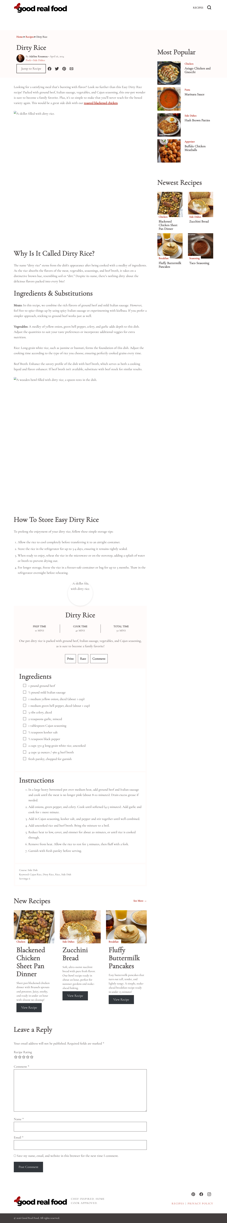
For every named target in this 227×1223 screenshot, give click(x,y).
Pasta (187, 89)
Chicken (20, 941)
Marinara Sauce (194, 94)
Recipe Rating (23, 1052)
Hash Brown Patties (197, 120)
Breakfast (113, 941)
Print (70, 659)
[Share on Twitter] (56, 68)
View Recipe (29, 1008)
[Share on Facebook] (49, 68)
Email (18, 1137)
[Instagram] (209, 1194)
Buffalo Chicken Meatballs (195, 148)
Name (19, 1119)
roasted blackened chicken (101, 103)
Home (19, 36)
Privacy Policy (200, 1203)
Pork (28, 60)
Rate (83, 659)
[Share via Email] (71, 68)
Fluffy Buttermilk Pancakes (124, 957)
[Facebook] (201, 1194)
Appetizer (190, 141)
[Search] (209, 7)
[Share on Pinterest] (64, 68)
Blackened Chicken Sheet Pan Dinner (30, 961)
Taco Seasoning (199, 263)
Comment (99, 659)
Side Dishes (39, 60)
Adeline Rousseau (38, 56)
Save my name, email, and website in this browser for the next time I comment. (67, 1156)
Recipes (198, 7)
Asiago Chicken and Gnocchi (198, 70)
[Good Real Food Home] (40, 8)
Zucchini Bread (75, 953)
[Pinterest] (193, 1194)
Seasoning (194, 258)
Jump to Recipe (31, 69)
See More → (140, 900)
